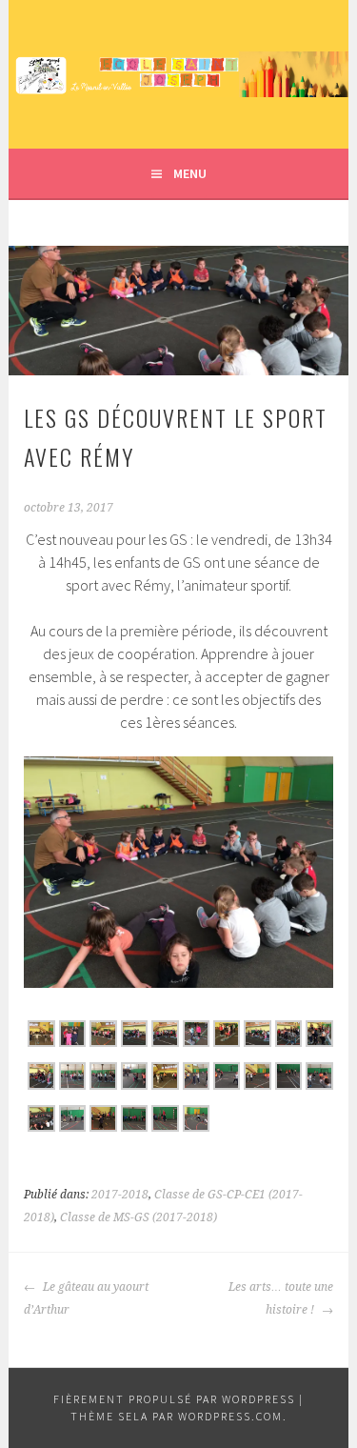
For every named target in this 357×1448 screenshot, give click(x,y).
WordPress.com (230, 1416)
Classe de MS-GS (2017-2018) (138, 1217)
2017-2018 (120, 1194)
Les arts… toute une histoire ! (280, 1298)
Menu (190, 173)
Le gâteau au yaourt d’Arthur (86, 1298)
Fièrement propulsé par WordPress (174, 1399)
